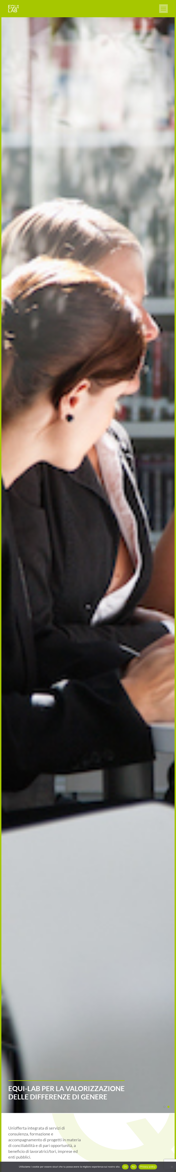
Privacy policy (147, 1166)
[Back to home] (13, 8)
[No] (171, 1167)
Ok (125, 1166)
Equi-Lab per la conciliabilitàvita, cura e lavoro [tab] (164, 1107)
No (133, 1166)
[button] (163, 8)
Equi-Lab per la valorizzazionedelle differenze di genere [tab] (168, 1107)
